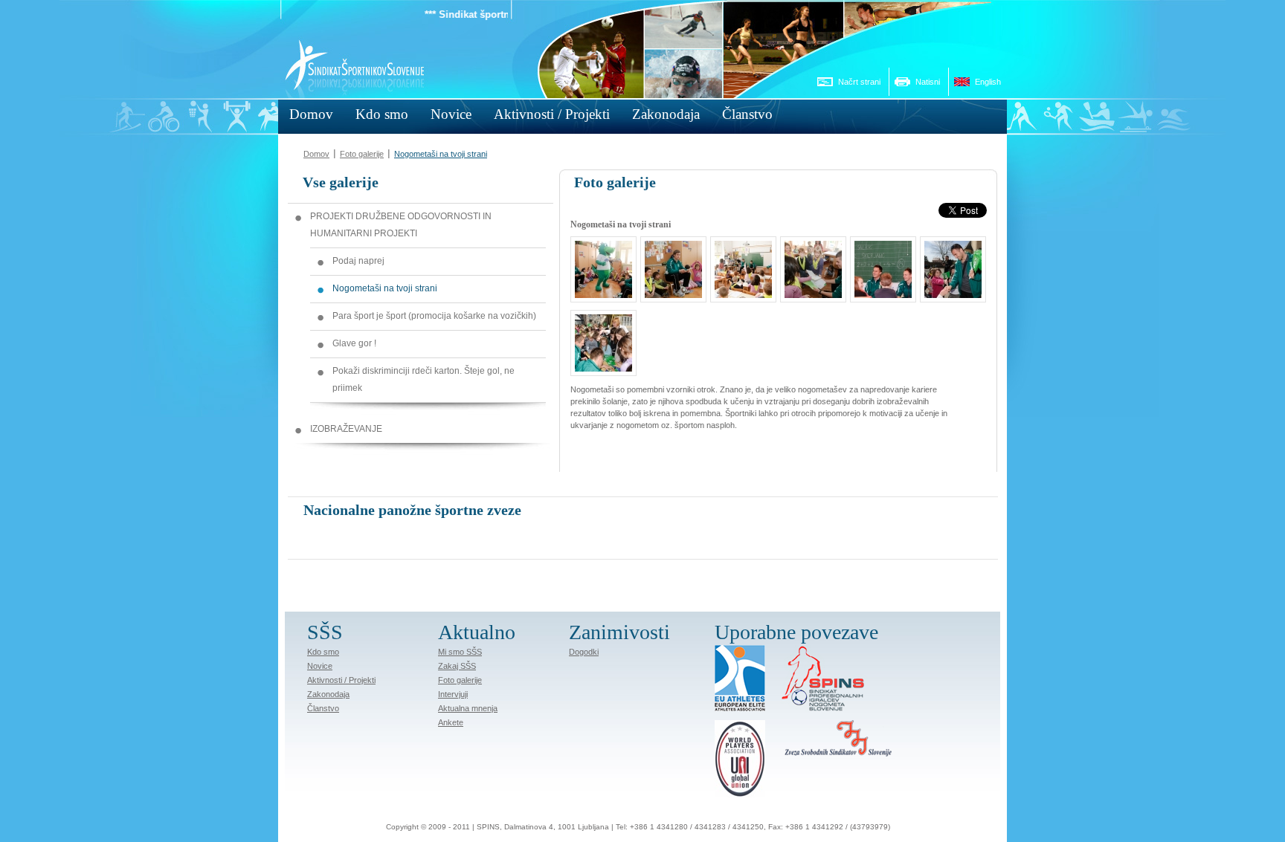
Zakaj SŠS (457, 665)
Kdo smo (323, 651)
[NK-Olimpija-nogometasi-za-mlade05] (739, 290)
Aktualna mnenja (467, 708)
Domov (316, 153)
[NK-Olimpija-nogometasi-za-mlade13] (879, 290)
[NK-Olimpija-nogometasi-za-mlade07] (809, 290)
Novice (319, 665)
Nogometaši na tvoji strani (440, 153)
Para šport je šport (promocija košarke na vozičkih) (434, 316)
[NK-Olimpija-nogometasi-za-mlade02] (669, 290)
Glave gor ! (354, 343)
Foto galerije (362, 153)
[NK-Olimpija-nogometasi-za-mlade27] (599, 363)
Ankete (450, 722)
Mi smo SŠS (460, 651)
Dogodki (584, 651)
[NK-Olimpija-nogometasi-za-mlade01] (599, 290)
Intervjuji (453, 694)
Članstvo (323, 708)
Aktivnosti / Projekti (341, 680)
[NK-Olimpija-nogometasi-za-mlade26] (949, 290)
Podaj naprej (358, 261)
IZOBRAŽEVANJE (346, 429)
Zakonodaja (328, 694)
